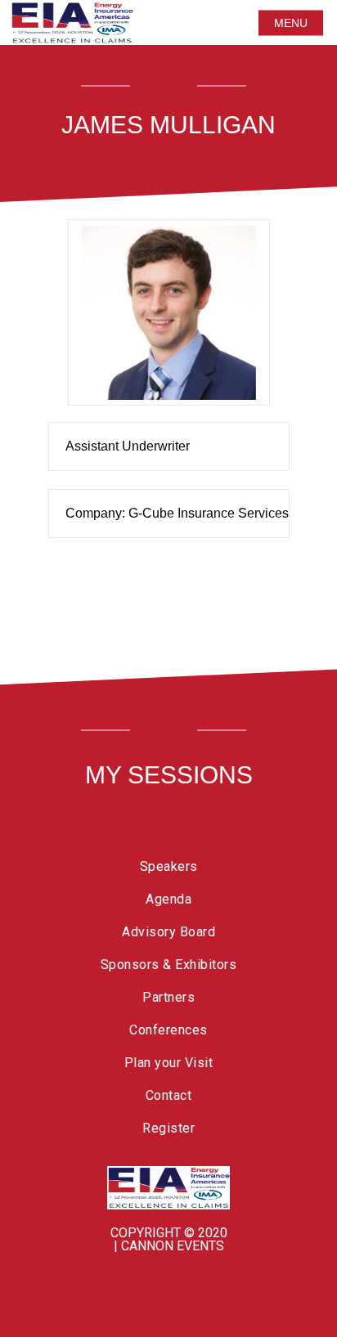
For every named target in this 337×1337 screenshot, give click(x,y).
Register (168, 1128)
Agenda (168, 899)
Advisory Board (168, 932)
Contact (169, 1095)
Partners (168, 997)
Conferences (168, 1030)
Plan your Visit (168, 1062)
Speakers (169, 866)
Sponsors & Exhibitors (169, 964)
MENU (291, 22)
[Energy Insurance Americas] (168, 1187)
